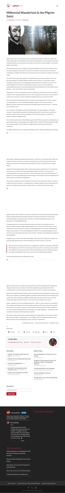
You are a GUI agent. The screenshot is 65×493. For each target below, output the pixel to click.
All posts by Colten (36, 342)
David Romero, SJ (15, 356)
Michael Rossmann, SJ (14, 374)
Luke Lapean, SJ (12, 360)
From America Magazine (44, 412)
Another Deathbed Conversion (42, 373)
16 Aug (11, 424)
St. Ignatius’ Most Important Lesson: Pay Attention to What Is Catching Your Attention (45, 362)
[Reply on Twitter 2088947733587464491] (11, 441)
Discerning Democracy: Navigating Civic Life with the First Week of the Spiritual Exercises (18, 453)
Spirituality (26, 20)
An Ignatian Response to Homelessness (17, 474)
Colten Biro (11, 20)
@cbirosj (26, 342)
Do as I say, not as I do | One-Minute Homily (18, 470)
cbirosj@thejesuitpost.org (15, 342)
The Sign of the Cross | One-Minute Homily (45, 377)
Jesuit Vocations (12, 483)
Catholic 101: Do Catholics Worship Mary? (19, 359)
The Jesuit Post (14, 422)
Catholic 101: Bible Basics (15, 363)
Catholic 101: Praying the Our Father (18, 372)
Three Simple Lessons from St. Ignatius (44, 368)
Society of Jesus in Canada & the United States (29, 483)
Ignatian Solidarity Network (49, 483)
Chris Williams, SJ (21, 369)
